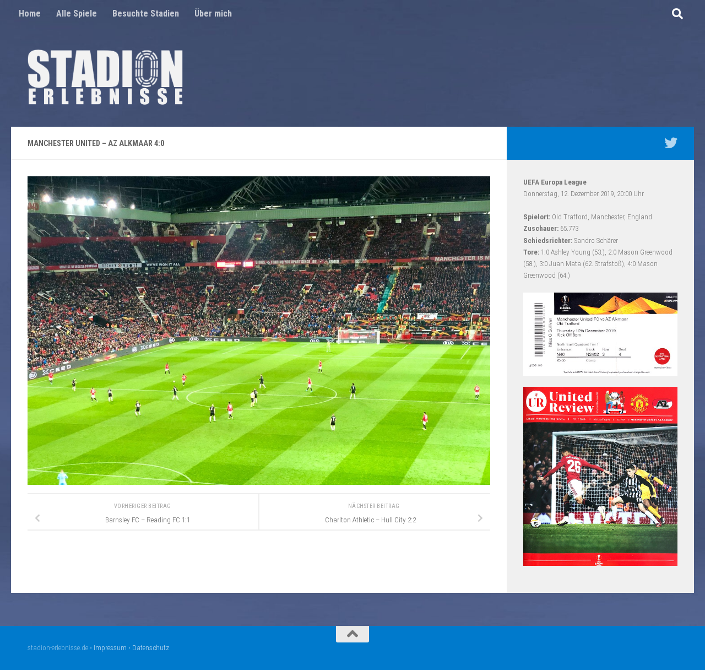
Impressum (110, 648)
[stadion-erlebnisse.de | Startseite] (105, 77)
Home (30, 13)
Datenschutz (150, 648)
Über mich (213, 13)
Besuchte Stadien (145, 13)
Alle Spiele (76, 13)
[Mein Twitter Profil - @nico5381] (670, 142)
